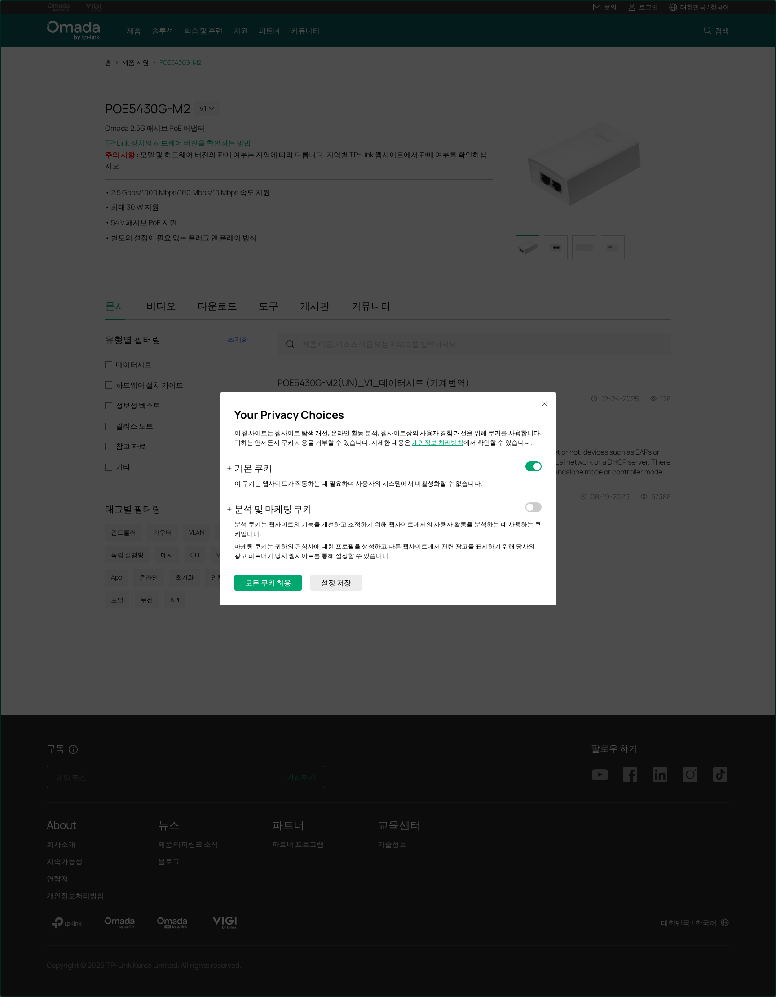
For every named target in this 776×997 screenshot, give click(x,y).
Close (544, 404)
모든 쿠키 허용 (268, 583)
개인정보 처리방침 (437, 442)
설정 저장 (336, 583)
